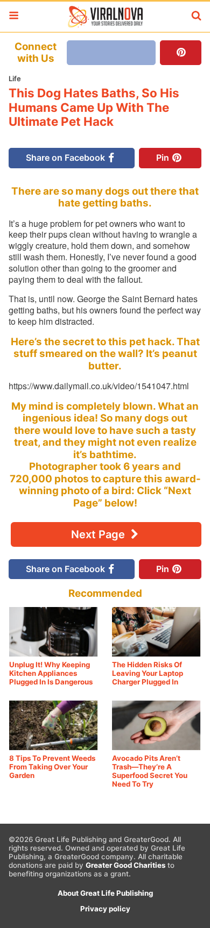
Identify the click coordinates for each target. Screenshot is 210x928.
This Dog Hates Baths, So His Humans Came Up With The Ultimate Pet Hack (94, 107)
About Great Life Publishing (105, 893)
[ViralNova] (105, 16)
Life (15, 78)
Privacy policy (105, 908)
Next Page (99, 534)
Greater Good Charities (125, 865)
